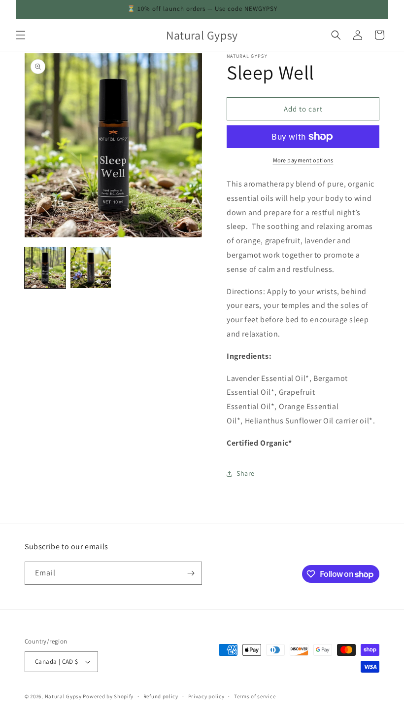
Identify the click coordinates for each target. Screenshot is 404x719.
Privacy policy (206, 696)
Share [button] (245, 473)
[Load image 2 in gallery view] (90, 267)
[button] (21, 35)
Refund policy (160, 696)
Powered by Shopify (108, 696)
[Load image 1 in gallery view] (45, 267)
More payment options (303, 160)
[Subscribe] (191, 573)
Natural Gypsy (63, 696)
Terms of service (254, 696)
